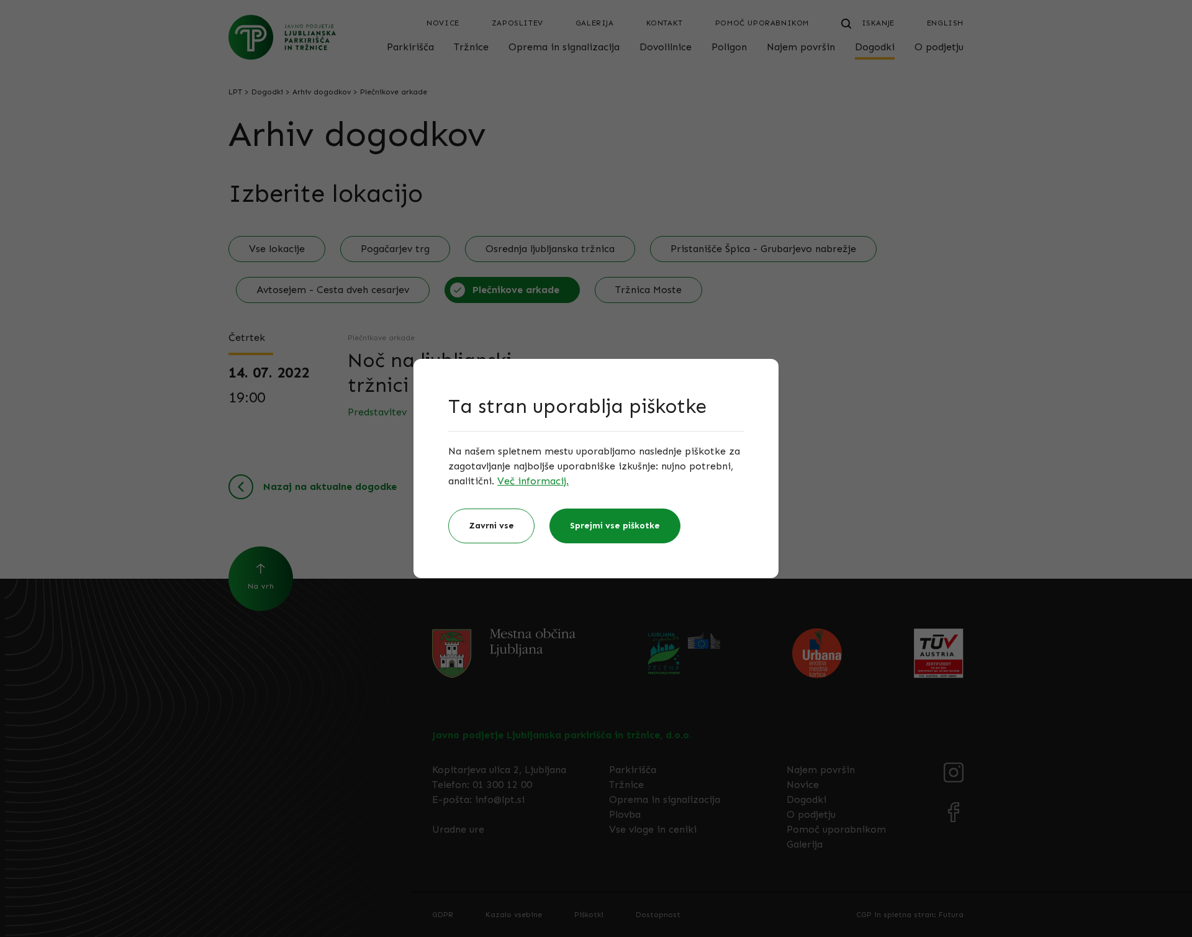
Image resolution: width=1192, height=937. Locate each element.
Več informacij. (533, 481)
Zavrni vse (491, 525)
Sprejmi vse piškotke (615, 525)
